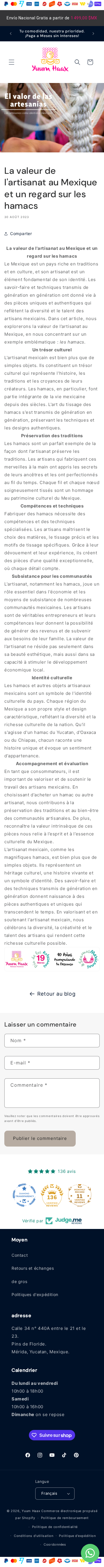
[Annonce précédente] (10, 33)
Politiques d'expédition (35, 1294)
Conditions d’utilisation (33, 1536)
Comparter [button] (21, 233)
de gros (19, 1281)
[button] (11, 62)
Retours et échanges (33, 1268)
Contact (20, 1255)
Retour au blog (56, 994)
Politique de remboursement (65, 1518)
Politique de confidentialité (55, 1527)
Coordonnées (55, 1544)
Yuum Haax (31, 1511)
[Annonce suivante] (93, 33)
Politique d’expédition (77, 1536)
